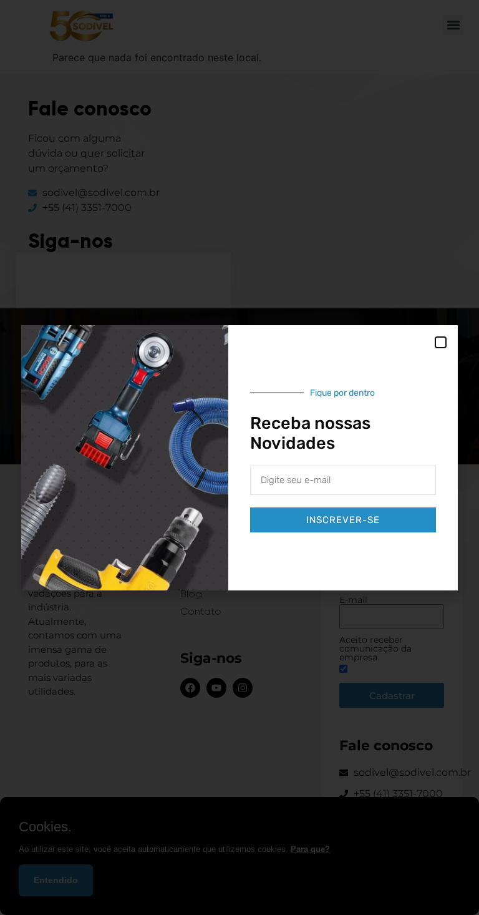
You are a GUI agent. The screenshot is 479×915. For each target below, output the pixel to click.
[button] (440, 342)
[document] (239, 457)
